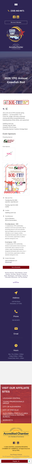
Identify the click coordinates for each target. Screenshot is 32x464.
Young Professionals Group (13, 402)
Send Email (8, 262)
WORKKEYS (8, 420)
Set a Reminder (16, 267)
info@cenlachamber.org (16, 337)
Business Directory (9, 272)
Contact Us (25, 275)
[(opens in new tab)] (16, 46)
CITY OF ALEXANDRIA (12, 407)
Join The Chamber (22, 277)
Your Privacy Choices (16, 454)
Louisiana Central (11, 398)
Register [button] (15, 461)
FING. (18, 450)
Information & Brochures (11, 277)
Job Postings (18, 275)
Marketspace (11, 275)
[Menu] (16, 4)
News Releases (19, 272)
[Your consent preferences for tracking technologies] (29, 461)
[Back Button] (3, 109)
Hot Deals (13, 274)
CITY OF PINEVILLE (11, 410)
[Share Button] (6, 109)
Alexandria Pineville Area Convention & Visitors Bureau (15, 415)
